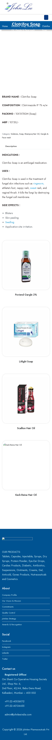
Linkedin (5, 652)
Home (5, 26)
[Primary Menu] (46, 17)
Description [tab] (11, 146)
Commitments (8, 606)
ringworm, (38, 183)
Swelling (9, 222)
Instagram (6, 647)
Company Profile (9, 595)
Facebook (6, 641)
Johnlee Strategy (9, 618)
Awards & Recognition (12, 624)
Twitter (5, 658)
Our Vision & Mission (11, 600)
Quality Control (8, 612)
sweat (33, 188)
